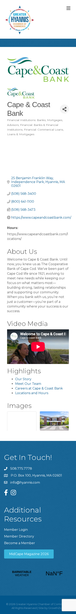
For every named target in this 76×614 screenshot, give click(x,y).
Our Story (23, 379)
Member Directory (19, 536)
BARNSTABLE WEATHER (38, 573)
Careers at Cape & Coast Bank (39, 388)
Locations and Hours (31, 393)
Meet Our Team (28, 384)
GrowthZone (56, 608)
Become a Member (19, 543)
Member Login (16, 530)
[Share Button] (64, 109)
